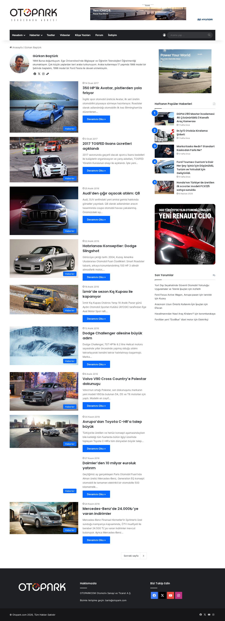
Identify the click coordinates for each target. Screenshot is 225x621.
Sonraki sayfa (131, 555)
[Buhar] (47, 74)
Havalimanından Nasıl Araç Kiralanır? (174, 313)
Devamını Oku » (96, 119)
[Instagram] (43, 74)
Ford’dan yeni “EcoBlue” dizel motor (174, 319)
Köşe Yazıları (83, 35)
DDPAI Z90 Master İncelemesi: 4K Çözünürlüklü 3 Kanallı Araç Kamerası (196, 117)
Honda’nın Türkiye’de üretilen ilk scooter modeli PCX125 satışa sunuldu (195, 186)
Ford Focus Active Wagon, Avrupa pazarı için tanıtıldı (183, 294)
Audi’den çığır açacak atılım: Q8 (111, 193)
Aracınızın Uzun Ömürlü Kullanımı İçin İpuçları (179, 304)
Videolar (65, 35)
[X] (39, 74)
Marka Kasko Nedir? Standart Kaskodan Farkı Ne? (196, 148)
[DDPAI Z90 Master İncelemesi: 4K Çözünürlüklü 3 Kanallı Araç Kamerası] (164, 118)
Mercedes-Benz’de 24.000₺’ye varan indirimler (110, 511)
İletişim (112, 35)
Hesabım (17, 35)
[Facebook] (35, 74)
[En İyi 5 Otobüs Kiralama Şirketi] (164, 135)
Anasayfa (17, 47)
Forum (99, 35)
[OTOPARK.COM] (33, 15)
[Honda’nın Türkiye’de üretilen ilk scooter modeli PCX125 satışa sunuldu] (164, 187)
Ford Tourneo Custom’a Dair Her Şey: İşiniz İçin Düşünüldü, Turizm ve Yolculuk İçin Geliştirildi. (195, 167)
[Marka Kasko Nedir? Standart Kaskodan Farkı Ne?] (164, 151)
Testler (51, 35)
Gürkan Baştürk (45, 56)
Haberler (35, 35)
